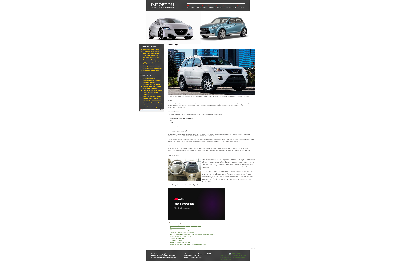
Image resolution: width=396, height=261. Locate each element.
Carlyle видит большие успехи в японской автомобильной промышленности (192, 234)
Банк (221, 255)
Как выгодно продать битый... (152, 55)
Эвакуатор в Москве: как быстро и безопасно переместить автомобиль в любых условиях (153, 105)
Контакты (240, 7)
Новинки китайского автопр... (151, 49)
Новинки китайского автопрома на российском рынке (185, 226)
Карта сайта (223, 259)
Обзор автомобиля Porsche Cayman (180, 230)
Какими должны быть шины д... (152, 68)
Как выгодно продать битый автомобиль (182, 232)
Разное (230, 259)
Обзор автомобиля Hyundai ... (152, 60)
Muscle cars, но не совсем (151, 70)
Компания (211, 7)
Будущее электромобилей (151, 62)
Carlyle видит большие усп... (151, 58)
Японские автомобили (239, 255)
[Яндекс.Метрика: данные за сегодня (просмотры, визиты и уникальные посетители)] (235, 254)
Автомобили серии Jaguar (151, 51)
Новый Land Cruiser (149, 64)
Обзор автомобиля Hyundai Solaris (180, 236)
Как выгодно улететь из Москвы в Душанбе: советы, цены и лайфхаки (152, 92)
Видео (204, 7)
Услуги (219, 7)
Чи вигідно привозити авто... (151, 66)
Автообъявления (240, 257)
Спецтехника (228, 255)
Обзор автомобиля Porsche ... (152, 53)
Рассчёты (232, 7)
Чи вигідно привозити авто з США (180, 242)
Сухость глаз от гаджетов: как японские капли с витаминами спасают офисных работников (152, 99)
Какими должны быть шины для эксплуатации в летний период (188, 244)
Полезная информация (227, 257)
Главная (190, 7)
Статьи (225, 7)
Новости (198, 7)
